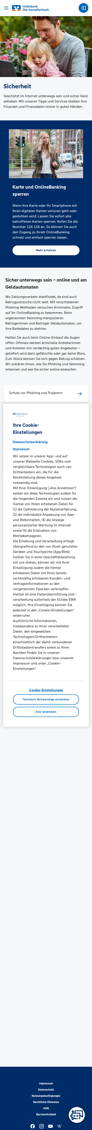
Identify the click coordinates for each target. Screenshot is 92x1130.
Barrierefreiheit (46, 1114)
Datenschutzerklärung (30, 442)
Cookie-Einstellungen (46, 690)
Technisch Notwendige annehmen (46, 699)
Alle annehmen (46, 711)
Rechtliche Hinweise (46, 1102)
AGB (46, 1108)
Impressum (46, 1083)
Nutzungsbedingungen (46, 1096)
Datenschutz (46, 1089)
